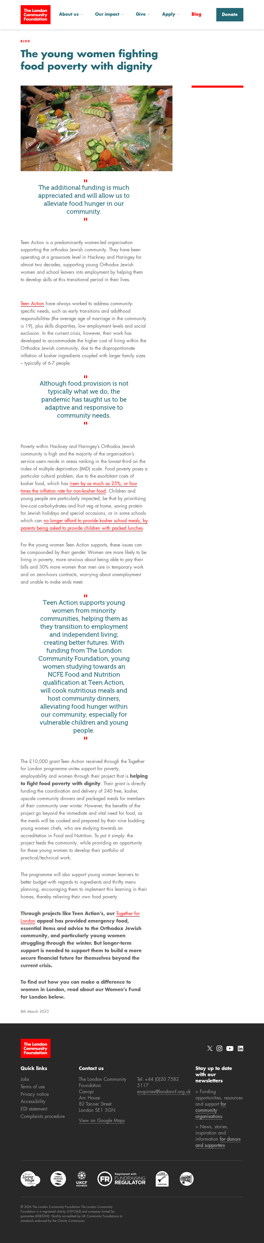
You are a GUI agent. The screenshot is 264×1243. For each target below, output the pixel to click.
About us (69, 15)
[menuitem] (73, 14)
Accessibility (33, 1101)
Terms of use (33, 1087)
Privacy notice (35, 1094)
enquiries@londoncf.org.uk (164, 1092)
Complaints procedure (43, 1116)
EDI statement (34, 1109)
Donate (230, 15)
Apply (168, 15)
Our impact (107, 15)
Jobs (25, 1079)
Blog (196, 15)
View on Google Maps (102, 1120)
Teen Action (32, 304)
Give (141, 15)
